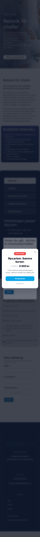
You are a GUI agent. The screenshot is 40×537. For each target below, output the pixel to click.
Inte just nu (20, 283)
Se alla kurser (20, 279)
